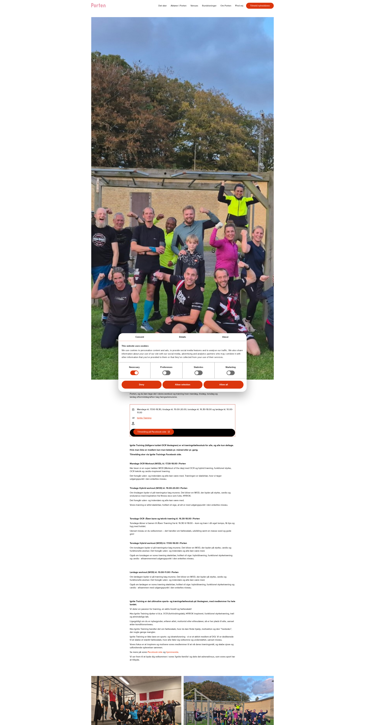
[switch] (166, 373)
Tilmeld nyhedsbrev (260, 5)
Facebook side (155, 652)
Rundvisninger (209, 5)
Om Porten (225, 5)
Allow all (223, 384)
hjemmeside (172, 652)
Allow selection (182, 384)
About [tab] (225, 337)
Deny (141, 384)
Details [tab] (182, 337)
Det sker (162, 5)
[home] (99, 5)
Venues (194, 5)
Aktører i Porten (178, 5)
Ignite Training (144, 418)
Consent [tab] (139, 337)
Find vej (239, 5)
